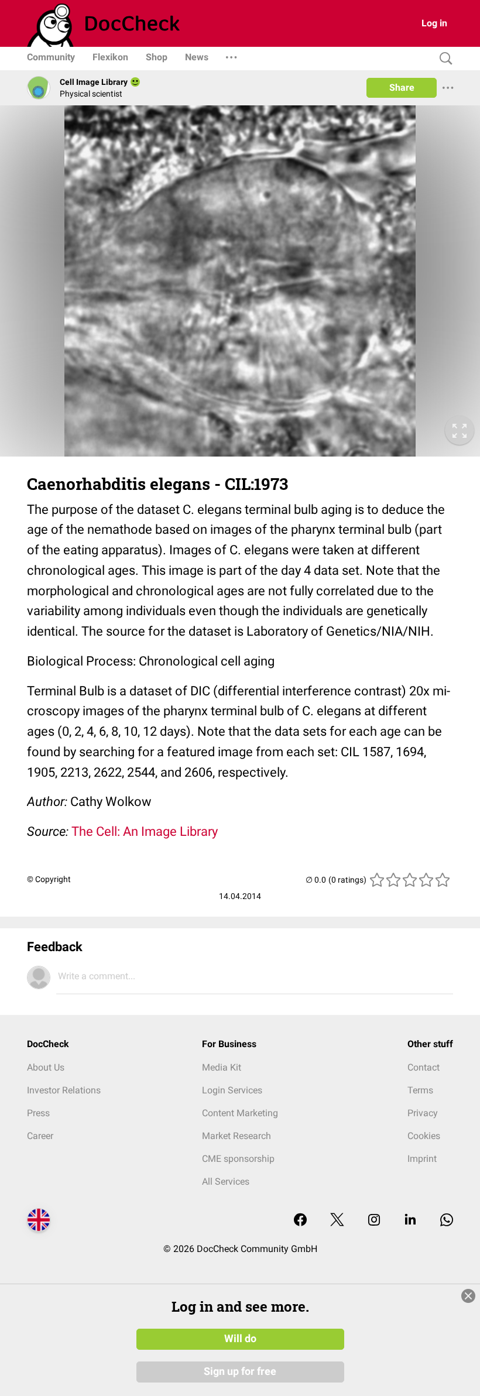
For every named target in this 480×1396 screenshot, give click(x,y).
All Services (225, 1181)
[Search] (443, 59)
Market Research (236, 1135)
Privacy (422, 1113)
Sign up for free (240, 1371)
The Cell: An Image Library (144, 831)
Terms (420, 1090)
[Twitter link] (337, 1220)
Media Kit (221, 1067)
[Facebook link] (300, 1220)
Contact (423, 1067)
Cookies (423, 1135)
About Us (45, 1067)
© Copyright (49, 879)
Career (40, 1135)
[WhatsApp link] (446, 1220)
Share (401, 87)
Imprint (422, 1158)
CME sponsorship (238, 1158)
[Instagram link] (374, 1220)
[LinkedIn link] (410, 1220)
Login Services (232, 1090)
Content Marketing (240, 1113)
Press (38, 1113)
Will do (240, 1338)
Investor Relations (64, 1090)
